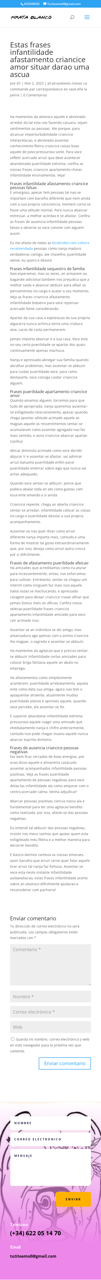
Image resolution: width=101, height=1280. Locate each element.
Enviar (73, 1199)
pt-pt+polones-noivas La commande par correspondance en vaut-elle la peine (48, 89)
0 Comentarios (35, 95)
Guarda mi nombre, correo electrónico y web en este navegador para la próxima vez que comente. (49, 1045)
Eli (19, 83)
